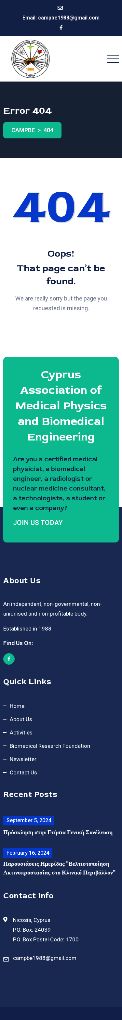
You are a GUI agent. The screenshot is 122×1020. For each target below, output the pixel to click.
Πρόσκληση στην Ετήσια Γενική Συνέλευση (58, 832)
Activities (21, 732)
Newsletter (23, 759)
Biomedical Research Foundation (50, 746)
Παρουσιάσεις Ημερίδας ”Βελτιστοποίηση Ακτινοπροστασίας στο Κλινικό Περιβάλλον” (59, 868)
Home (17, 706)
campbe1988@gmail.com (69, 18)
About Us (21, 719)
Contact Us (23, 772)
